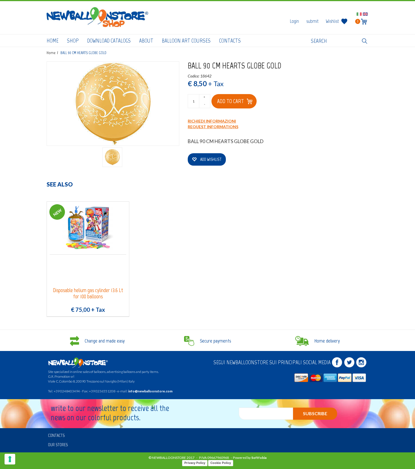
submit (312, 21)
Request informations (213, 126)
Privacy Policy (194, 463)
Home (52, 40)
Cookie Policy (220, 463)
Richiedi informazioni (212, 121)
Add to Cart (230, 101)
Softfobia (259, 457)
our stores (58, 444)
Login (294, 21)
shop (73, 40)
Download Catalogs (109, 40)
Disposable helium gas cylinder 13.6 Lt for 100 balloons (88, 293)
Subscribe (315, 413)
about (146, 40)
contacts (230, 40)
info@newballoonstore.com (150, 391)
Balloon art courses (186, 40)
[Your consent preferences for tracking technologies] (10, 459)
